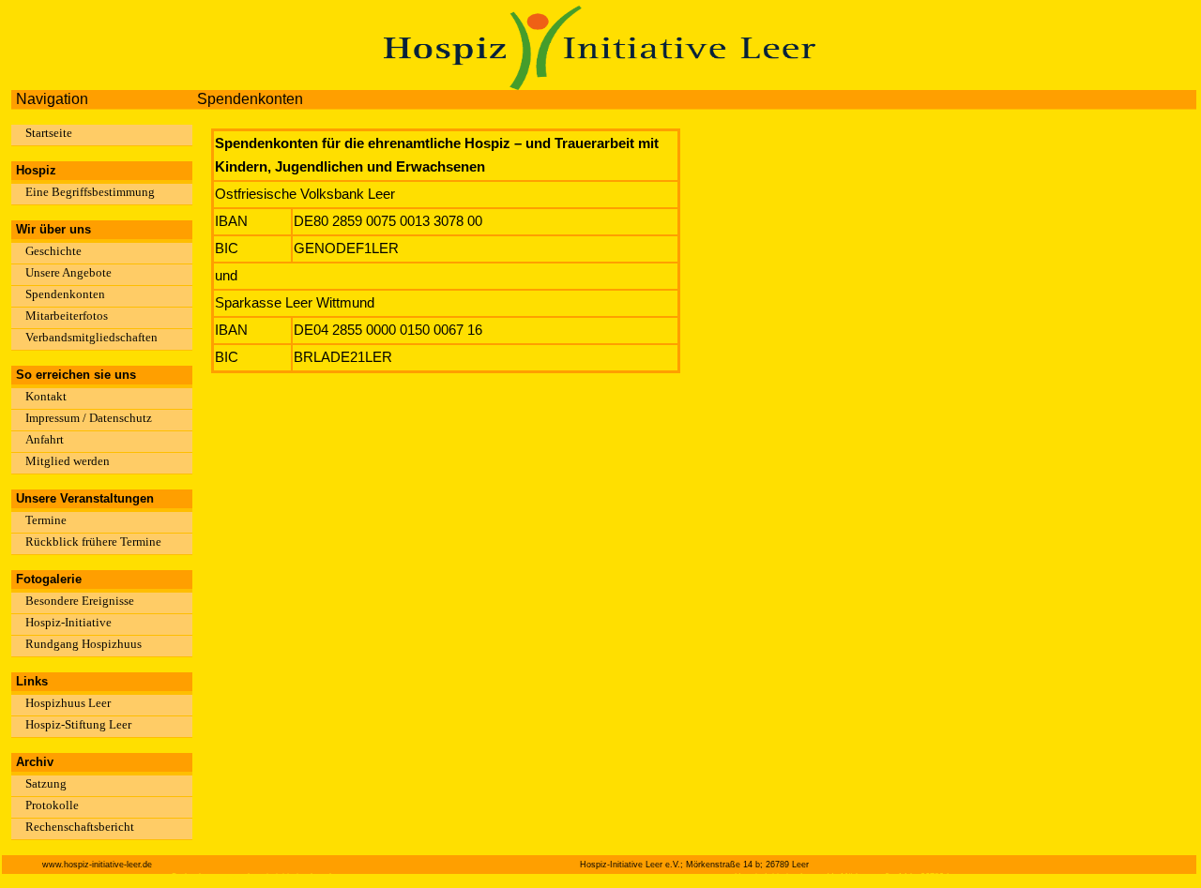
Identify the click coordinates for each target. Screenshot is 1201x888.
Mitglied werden (67, 461)
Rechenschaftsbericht (79, 827)
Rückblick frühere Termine (93, 541)
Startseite (48, 133)
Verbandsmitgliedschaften (91, 337)
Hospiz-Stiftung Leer (78, 724)
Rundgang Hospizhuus (83, 644)
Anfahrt (44, 439)
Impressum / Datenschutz (88, 418)
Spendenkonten (65, 294)
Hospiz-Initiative (68, 622)
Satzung (46, 783)
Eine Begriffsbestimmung (90, 192)
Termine (46, 520)
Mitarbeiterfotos (66, 316)
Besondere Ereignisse (79, 601)
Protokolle (52, 805)
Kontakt (46, 396)
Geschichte (53, 251)
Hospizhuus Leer (68, 703)
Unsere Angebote (68, 272)
